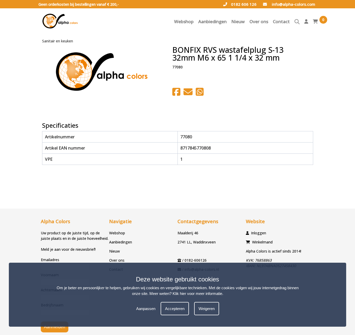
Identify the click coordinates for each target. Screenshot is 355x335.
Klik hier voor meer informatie (197, 293)
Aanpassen (145, 308)
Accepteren (175, 308)
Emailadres (50, 259)
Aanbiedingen (212, 21)
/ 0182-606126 (194, 260)
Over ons (258, 21)
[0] (315, 22)
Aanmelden (54, 327)
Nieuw (238, 21)
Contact (281, 21)
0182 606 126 (244, 4)
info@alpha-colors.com (293, 4)
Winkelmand (262, 242)
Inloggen (258, 232)
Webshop (184, 21)
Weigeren (207, 308)
